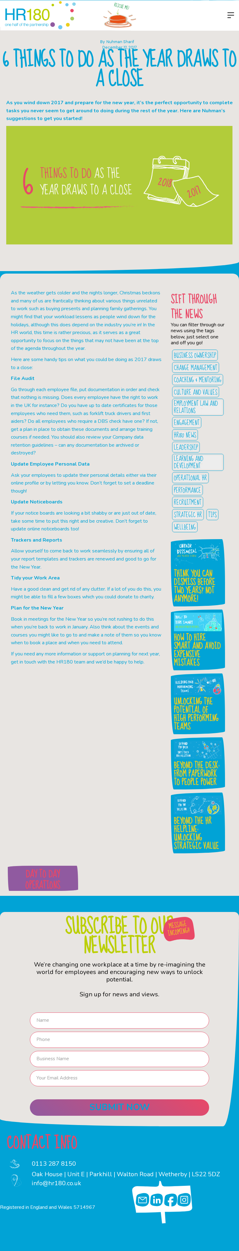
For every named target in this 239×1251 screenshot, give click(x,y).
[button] (229, 15)
